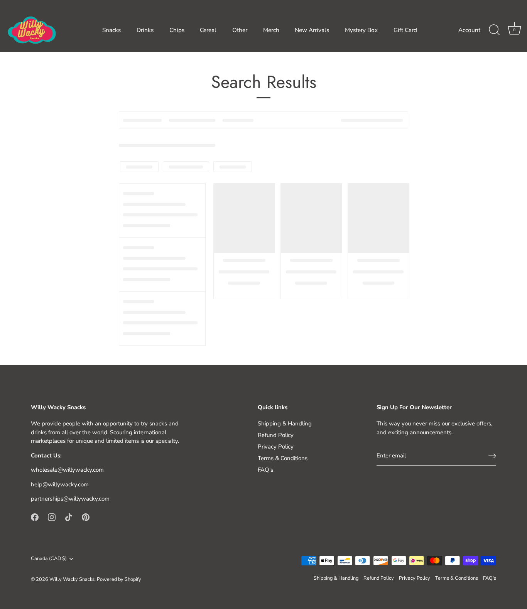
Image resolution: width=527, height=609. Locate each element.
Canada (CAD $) (49, 559)
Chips (176, 30)
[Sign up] (492, 456)
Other (239, 30)
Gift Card (405, 30)
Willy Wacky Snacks (72, 579)
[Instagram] (52, 517)
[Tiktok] (69, 517)
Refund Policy (276, 435)
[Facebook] (35, 517)
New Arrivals (312, 30)
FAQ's (265, 470)
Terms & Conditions (282, 458)
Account (469, 30)
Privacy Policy (276, 446)
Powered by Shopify (119, 579)
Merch (271, 30)
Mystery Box (361, 30)
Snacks (111, 30)
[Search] (494, 30)
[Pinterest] (86, 517)
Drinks (145, 30)
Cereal (208, 30)
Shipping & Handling (285, 423)
